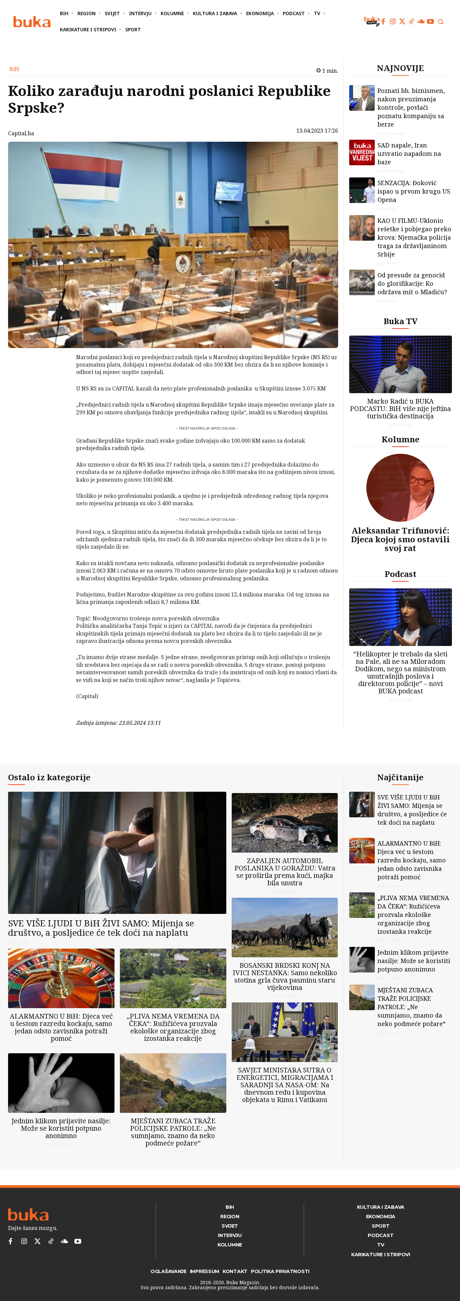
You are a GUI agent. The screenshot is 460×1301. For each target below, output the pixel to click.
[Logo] (32, 22)
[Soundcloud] (421, 21)
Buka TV (401, 321)
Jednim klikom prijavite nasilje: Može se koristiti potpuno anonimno (61, 1128)
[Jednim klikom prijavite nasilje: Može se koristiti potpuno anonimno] (61, 1083)
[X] (58, 376)
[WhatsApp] (58, 407)
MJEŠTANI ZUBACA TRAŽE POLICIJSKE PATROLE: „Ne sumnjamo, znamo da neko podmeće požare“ (173, 1132)
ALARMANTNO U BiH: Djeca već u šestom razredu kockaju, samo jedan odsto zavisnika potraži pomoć (61, 1027)
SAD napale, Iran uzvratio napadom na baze (409, 153)
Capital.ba (21, 133)
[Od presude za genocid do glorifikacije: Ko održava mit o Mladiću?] (362, 282)
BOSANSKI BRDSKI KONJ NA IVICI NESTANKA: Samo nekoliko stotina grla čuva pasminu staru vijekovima (285, 976)
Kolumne (401, 439)
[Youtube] (430, 21)
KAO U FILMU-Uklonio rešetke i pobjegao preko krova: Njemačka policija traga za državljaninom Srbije (414, 237)
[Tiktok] (411, 21)
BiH (14, 69)
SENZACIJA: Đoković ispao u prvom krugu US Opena (413, 191)
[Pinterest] (58, 392)
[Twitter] (402, 21)
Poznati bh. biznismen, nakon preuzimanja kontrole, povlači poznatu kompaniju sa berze (411, 107)
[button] (440, 21)
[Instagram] (392, 21)
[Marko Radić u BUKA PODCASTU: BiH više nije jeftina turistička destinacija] (400, 364)
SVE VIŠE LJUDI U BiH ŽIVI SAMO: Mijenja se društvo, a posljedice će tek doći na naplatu (101, 928)
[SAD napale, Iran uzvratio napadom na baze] (362, 152)
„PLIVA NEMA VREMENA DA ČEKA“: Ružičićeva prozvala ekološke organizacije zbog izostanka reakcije (173, 1027)
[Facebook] (383, 21)
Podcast (401, 573)
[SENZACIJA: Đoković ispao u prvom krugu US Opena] (362, 190)
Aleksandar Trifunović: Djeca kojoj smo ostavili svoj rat (400, 539)
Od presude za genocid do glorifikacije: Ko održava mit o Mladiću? (412, 283)
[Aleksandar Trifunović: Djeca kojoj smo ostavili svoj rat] (400, 488)
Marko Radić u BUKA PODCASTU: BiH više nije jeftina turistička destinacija (400, 408)
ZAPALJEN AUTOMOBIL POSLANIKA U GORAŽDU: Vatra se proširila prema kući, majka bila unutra (284, 871)
